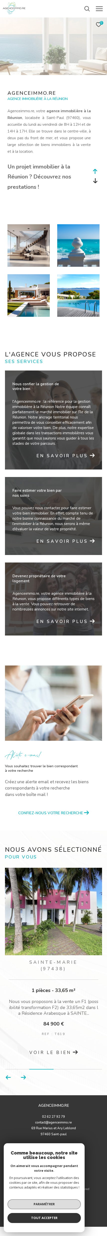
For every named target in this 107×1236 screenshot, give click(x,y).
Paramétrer (44, 1204)
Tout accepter (44, 1218)
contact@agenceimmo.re (53, 1122)
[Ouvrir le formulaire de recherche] (87, 9)
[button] (23, 1077)
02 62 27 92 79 (53, 1116)
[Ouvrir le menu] (99, 9)
